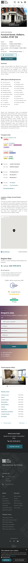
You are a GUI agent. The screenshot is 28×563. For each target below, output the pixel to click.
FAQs (3, 496)
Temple (3, 407)
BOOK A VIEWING (9, 58)
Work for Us (17, 501)
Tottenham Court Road (7, 411)
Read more (13, 555)
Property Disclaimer (22, 251)
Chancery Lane (12, 137)
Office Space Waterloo (8, 526)
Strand (2, 397)
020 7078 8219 (15, 266)
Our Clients (5, 498)
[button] (14, 557)
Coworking (5, 505)
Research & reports (7, 510)
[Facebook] (14, 541)
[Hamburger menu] (25, 2)
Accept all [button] (6, 560)
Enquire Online (14, 446)
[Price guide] (23, 51)
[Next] (23, 17)
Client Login (17, 507)
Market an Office (18, 505)
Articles (16, 498)
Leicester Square (5, 414)
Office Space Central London (9, 520)
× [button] (26, 549)
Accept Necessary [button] (19, 560)
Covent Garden (5, 399)
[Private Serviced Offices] (23, 44)
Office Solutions (18, 503)
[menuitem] (8, 496)
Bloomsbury (4, 402)
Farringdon (12, 143)
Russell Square (5, 404)
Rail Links (6, 217)
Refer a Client (17, 496)
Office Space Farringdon (8, 524)
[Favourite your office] (15, 2)
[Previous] (4, 17)
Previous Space (7, 423)
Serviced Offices (6, 503)
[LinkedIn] (18, 541)
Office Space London (7, 517)
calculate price (9, 55)
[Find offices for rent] (19, 2)
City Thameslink (14, 185)
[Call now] (22, 2)
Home (2, 6)
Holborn (14, 6)
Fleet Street (4, 409)
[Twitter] (10, 541)
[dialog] (14, 555)
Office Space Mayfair (7, 522)
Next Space (22, 423)
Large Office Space (7, 507)
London (9, 6)
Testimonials (5, 501)
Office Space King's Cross (8, 529)
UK (5, 6)
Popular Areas (6, 514)
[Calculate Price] (19, 55)
